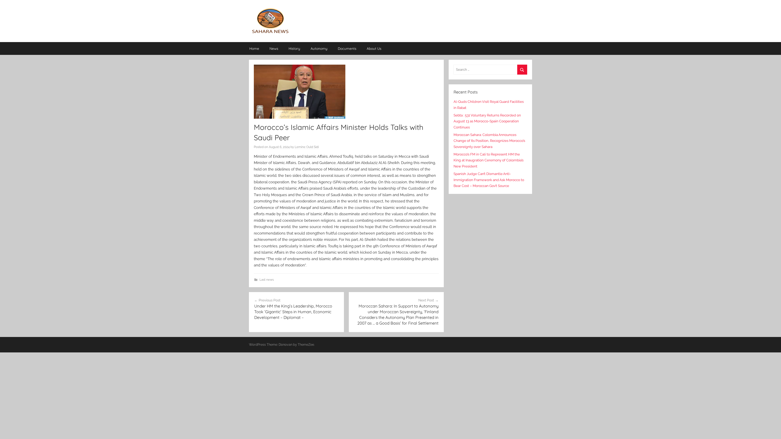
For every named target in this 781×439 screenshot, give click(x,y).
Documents (347, 48)
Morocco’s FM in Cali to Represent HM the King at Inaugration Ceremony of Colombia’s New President (489, 160)
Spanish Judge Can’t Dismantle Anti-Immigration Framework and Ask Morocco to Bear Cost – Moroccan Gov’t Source (489, 180)
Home (254, 48)
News (273, 48)
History (294, 48)
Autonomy (319, 48)
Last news (267, 279)
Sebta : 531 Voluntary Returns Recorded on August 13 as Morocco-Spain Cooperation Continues (487, 121)
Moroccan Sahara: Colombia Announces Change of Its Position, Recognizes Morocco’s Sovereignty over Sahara (489, 141)
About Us (374, 48)
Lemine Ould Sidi (307, 147)
